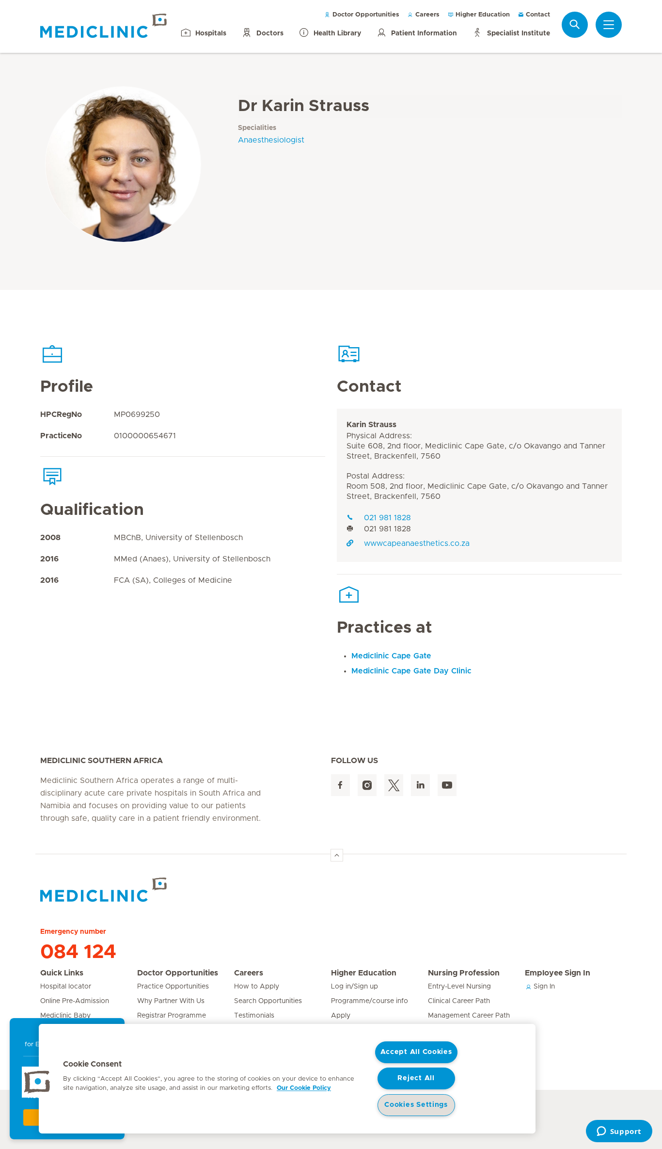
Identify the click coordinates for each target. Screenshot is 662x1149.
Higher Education (482, 15)
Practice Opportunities (173, 986)
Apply (340, 1015)
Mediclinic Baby (65, 1015)
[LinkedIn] (420, 785)
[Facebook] (340, 785)
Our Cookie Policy (304, 1088)
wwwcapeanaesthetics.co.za (417, 543)
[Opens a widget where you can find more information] (618, 1132)
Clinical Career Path (459, 1001)
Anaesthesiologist (271, 140)
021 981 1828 (387, 518)
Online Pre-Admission (74, 1001)
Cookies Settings (416, 1104)
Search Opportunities (268, 1001)
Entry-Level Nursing (459, 986)
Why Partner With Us (171, 1001)
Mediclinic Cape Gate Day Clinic (411, 671)
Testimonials (254, 1015)
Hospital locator (65, 986)
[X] (393, 785)
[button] (37, 1082)
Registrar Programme (171, 1015)
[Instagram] (367, 785)
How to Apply (256, 986)
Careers (426, 15)
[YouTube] (447, 785)
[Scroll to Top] (337, 855)
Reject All (415, 1078)
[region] (287, 1078)
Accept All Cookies (416, 1052)
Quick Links (61, 973)
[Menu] (609, 25)
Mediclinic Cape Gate (391, 656)
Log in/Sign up (354, 986)
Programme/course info (369, 1001)
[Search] (575, 24)
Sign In (543, 986)
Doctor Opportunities (365, 15)
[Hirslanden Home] (125, 890)
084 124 (78, 952)
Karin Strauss (371, 425)
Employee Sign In (557, 973)
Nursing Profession (464, 973)
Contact (537, 15)
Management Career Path (469, 1015)
